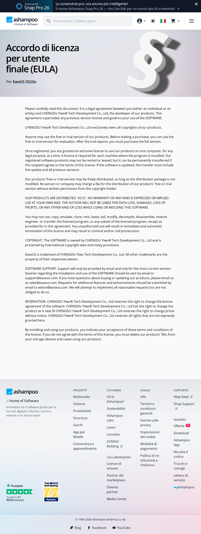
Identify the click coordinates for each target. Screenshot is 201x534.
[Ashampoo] (22, 392)
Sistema (79, 404)
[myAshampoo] (141, 21)
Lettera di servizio (181, 477)
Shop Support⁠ (184, 404)
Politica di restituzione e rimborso (150, 460)
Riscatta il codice (181, 454)
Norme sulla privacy (149, 422)
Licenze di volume (114, 465)
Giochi (78, 425)
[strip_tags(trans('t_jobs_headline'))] (51, 491)
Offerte (181, 426)
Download (181, 433)
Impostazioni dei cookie (150, 434)
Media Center (117, 499)
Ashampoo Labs (115, 417)
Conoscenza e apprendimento (85, 446)
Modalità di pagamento (148, 446)
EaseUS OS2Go (24, 81)
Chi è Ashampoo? (115, 399)
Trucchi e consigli (180, 465)
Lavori (111, 427)
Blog (78, 528)
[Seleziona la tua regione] (163, 21)
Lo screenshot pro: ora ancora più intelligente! (92, 3)
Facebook (99, 528)
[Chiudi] (196, 4)
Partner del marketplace (116, 477)
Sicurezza (80, 418)
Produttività (82, 411)
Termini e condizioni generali (148, 408)
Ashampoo (184, 487)
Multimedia (81, 397)
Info (143, 397)
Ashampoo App (182, 442)
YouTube (123, 528)
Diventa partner (112, 489)
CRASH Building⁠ (113, 443)
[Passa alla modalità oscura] (153, 21)
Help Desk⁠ (181, 397)
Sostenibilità (116, 408)
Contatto (113, 434)
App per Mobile (79, 434)
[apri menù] (191, 21)
